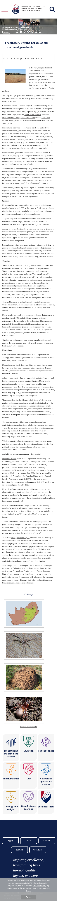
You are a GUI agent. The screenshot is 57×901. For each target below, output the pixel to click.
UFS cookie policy (39, 885)
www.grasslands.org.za (20, 537)
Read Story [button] (6, 32)
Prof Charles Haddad (32, 114)
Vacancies (37, 849)
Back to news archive (28, 726)
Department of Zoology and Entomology (19, 117)
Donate (46, 840)
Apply (10, 840)
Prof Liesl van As (9, 458)
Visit (28, 840)
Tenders (19, 849)
